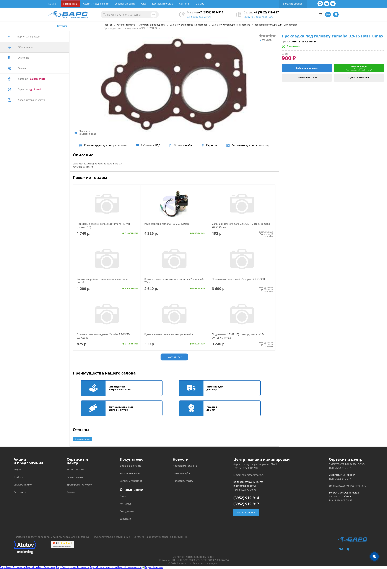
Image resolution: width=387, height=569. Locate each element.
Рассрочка (20, 492)
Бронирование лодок (79, 484)
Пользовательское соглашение (111, 536)
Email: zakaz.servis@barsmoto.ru (347, 485)
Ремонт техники (76, 469)
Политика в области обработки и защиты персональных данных (51, 536)
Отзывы (200, 3)
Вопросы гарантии (131, 480)
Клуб (143, 3)
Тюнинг (71, 492)
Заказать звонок (292, 3)
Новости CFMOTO (183, 480)
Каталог (53, 3)
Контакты (184, 3)
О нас (123, 496)
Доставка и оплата (163, 3)
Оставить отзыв (82, 439)
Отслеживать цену (307, 77)
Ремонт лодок (75, 477)
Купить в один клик (358, 77)
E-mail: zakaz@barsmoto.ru (248, 475)
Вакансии (125, 518)
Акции (17, 469)
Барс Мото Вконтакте (12, 567)
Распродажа (70, 3)
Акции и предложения (96, 3)
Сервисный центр (125, 3)
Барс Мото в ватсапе (129, 567)
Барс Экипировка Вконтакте (72, 567)
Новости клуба (181, 473)
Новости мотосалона (185, 465)
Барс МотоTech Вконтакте (40, 567)
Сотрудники (127, 511)
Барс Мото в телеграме (103, 567)
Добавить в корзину (307, 68)
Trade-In (18, 477)
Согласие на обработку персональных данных (160, 536)
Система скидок (23, 484)
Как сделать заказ (130, 473)
